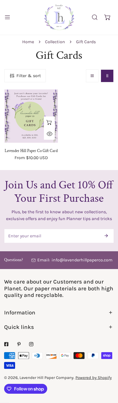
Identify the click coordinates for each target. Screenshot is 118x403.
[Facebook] (6, 344)
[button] (107, 17)
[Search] (94, 17)
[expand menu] (7, 17)
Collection (55, 41)
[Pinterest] (19, 344)
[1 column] (92, 75)
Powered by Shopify (93, 377)
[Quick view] (49, 134)
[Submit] (106, 235)
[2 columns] (107, 75)
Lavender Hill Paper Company (46, 377)
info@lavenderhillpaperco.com (82, 259)
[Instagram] (31, 344)
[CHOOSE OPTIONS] (49, 122)
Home (28, 41)
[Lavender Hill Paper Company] (59, 17)
